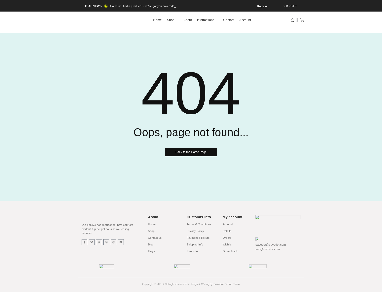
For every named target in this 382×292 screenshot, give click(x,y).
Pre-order (193, 251)
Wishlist (227, 244)
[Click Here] (293, 20)
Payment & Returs (198, 237)
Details (227, 231)
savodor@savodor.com (270, 244)
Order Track (230, 251)
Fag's (151, 251)
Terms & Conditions (199, 224)
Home (152, 224)
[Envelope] (121, 242)
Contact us (155, 237)
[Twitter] (92, 242)
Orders (227, 237)
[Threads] (113, 242)
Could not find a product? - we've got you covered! (142, 6)
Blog (151, 244)
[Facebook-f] (84, 242)
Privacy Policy (195, 231)
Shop (151, 231)
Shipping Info (195, 244)
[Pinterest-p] (99, 242)
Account (228, 224)
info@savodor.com (267, 249)
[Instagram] (106, 242)
